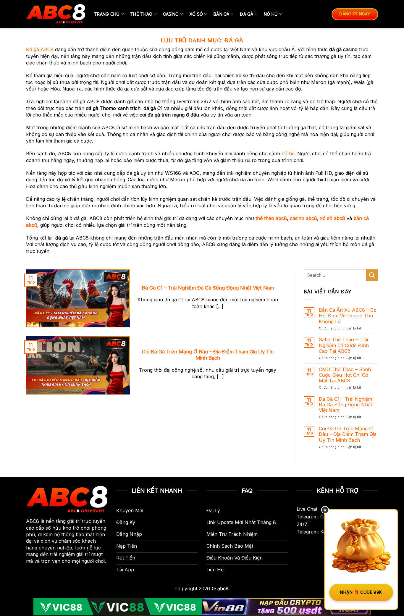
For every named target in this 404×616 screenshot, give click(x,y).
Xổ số (196, 14)
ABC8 (32, 521)
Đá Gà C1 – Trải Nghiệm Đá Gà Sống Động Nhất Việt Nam (208, 288)
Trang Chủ (107, 14)
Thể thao (141, 14)
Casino (171, 14)
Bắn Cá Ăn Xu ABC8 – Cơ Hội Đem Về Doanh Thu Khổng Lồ (347, 315)
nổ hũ (288, 153)
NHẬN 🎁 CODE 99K (361, 592)
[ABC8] (55, 14)
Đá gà (246, 14)
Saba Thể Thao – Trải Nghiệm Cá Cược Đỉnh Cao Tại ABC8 (344, 345)
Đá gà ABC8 (40, 49)
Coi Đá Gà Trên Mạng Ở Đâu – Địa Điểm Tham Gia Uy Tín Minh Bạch (208, 355)
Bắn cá (222, 14)
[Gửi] (372, 275)
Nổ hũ (271, 14)
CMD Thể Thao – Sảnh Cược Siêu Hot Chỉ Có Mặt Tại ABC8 (345, 375)
